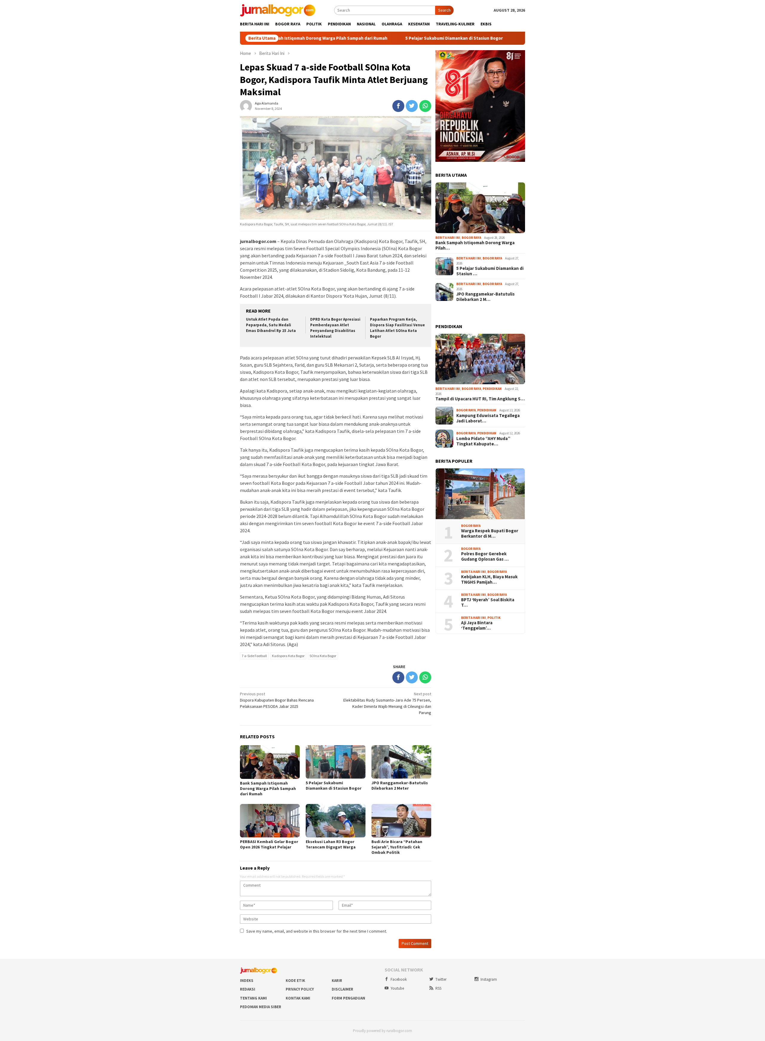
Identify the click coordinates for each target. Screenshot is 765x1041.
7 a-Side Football (254, 655)
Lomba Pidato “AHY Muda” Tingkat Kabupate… (483, 441)
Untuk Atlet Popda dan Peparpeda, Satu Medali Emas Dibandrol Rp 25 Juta (271, 325)
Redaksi (247, 989)
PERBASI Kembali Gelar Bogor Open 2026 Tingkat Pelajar (269, 844)
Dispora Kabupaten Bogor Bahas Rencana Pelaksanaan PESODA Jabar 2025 (277, 700)
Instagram (489, 979)
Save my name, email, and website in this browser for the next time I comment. (316, 931)
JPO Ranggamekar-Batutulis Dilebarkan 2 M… (485, 296)
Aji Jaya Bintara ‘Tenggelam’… (476, 625)
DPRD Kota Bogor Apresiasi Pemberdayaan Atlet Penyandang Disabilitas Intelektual (335, 328)
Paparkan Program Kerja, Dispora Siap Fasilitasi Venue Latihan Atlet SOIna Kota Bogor (397, 328)
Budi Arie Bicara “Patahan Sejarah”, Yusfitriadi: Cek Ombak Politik (396, 847)
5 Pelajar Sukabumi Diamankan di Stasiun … (490, 271)
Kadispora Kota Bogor (288, 655)
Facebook (399, 979)
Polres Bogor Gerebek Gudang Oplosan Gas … (485, 556)
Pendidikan (492, 389)
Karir (337, 980)
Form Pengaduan (348, 998)
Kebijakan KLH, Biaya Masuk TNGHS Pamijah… (489, 579)
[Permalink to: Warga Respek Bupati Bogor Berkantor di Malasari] (480, 493)
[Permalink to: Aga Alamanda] (246, 105)
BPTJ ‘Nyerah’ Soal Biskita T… (487, 602)
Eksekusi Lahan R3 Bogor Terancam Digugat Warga (331, 844)
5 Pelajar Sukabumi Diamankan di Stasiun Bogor (418, 38)
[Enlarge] (517, 58)
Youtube (397, 988)
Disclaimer (342, 989)
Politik (494, 618)
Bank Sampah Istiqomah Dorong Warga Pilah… (475, 245)
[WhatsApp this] (425, 106)
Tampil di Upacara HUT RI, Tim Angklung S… (480, 399)
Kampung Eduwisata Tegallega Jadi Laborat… (488, 418)
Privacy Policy (300, 989)
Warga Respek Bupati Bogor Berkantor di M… (489, 533)
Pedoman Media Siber (260, 1006)
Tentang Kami (253, 998)
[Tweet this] (412, 106)
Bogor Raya (471, 238)
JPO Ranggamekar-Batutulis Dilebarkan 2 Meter (399, 785)
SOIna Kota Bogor (323, 655)
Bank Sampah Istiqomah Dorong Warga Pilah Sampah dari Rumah (286, 38)
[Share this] (398, 106)
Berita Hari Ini (447, 238)
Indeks (246, 980)
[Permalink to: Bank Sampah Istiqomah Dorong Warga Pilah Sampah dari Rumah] (480, 207)
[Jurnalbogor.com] (277, 10)
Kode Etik (295, 980)
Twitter (440, 979)
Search (444, 10)
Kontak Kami (298, 998)
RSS (438, 988)
